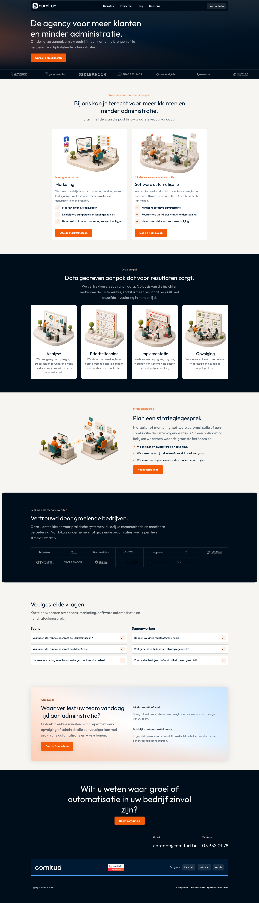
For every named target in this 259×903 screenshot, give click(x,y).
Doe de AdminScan (151, 233)
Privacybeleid (182, 887)
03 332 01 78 (215, 845)
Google (218, 867)
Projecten (126, 6)
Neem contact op (217, 6)
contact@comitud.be (175, 845)
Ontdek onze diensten (48, 57)
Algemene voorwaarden (217, 887)
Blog (140, 6)
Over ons (154, 6)
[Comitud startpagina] (44, 6)
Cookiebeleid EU (197, 887)
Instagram (204, 867)
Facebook (189, 867)
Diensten (108, 6)
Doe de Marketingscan (74, 233)
